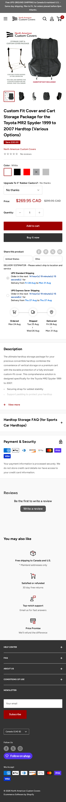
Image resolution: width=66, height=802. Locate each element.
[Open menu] (5, 18)
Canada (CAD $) (13, 731)
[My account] (52, 19)
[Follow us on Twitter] (13, 748)
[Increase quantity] (39, 212)
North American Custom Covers (20, 149)
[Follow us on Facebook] (6, 748)
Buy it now (33, 237)
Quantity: (9, 212)
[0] (59, 19)
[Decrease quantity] (20, 212)
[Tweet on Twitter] (52, 251)
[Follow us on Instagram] (20, 748)
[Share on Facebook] (38, 251)
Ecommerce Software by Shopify (19, 794)
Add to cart (33, 225)
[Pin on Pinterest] (45, 251)
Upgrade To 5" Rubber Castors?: (27, 183)
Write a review (33, 508)
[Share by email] (59, 251)
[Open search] (45, 19)
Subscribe (15, 714)
